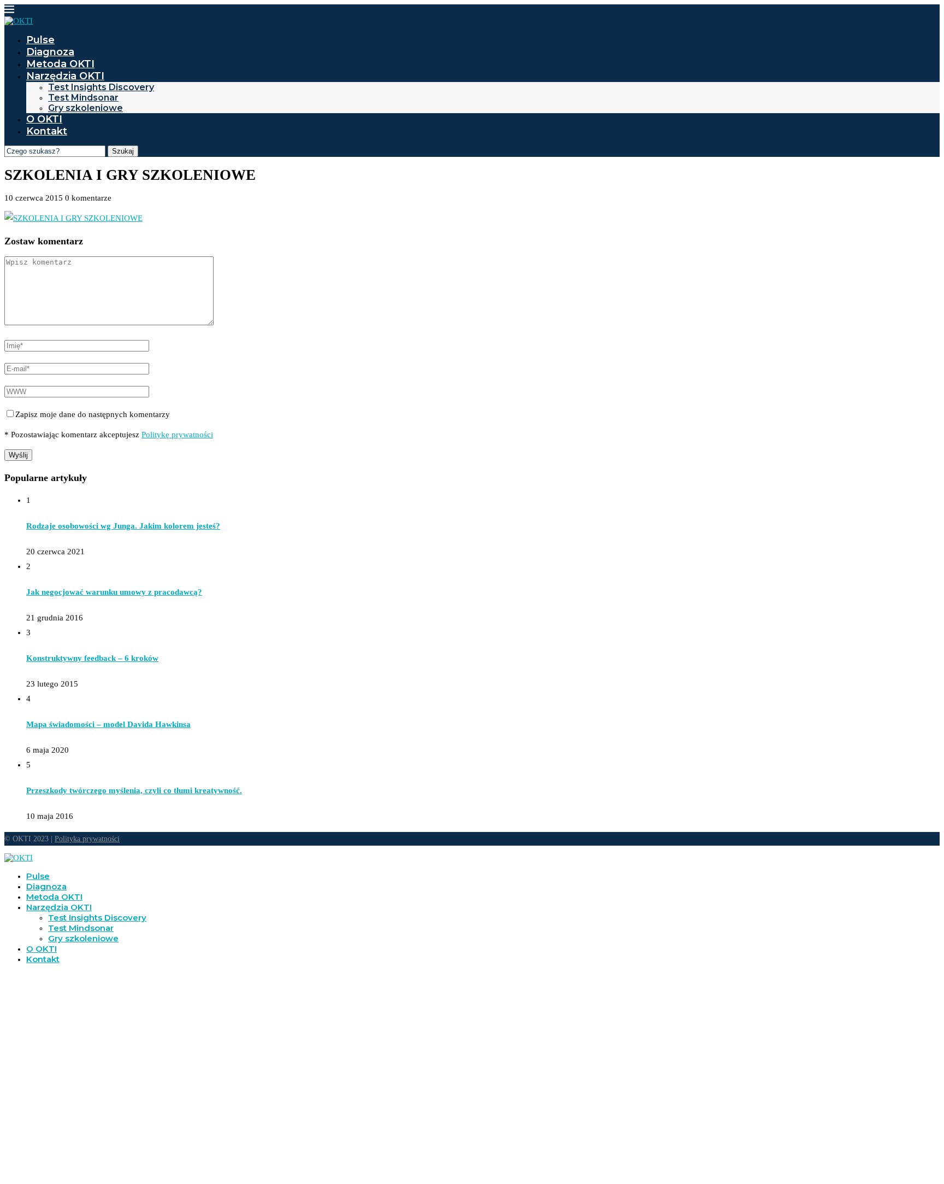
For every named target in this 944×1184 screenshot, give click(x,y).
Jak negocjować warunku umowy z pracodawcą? (114, 592)
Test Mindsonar (83, 97)
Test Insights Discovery (101, 87)
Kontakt (46, 131)
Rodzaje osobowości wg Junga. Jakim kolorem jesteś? (123, 525)
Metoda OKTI (60, 64)
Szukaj (123, 151)
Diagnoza (50, 52)
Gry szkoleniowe (85, 108)
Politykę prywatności (177, 434)
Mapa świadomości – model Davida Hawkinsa (108, 724)
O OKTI (44, 119)
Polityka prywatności (87, 839)
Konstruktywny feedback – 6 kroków (92, 658)
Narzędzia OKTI (65, 76)
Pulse (40, 40)
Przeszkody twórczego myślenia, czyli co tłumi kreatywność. (134, 790)
